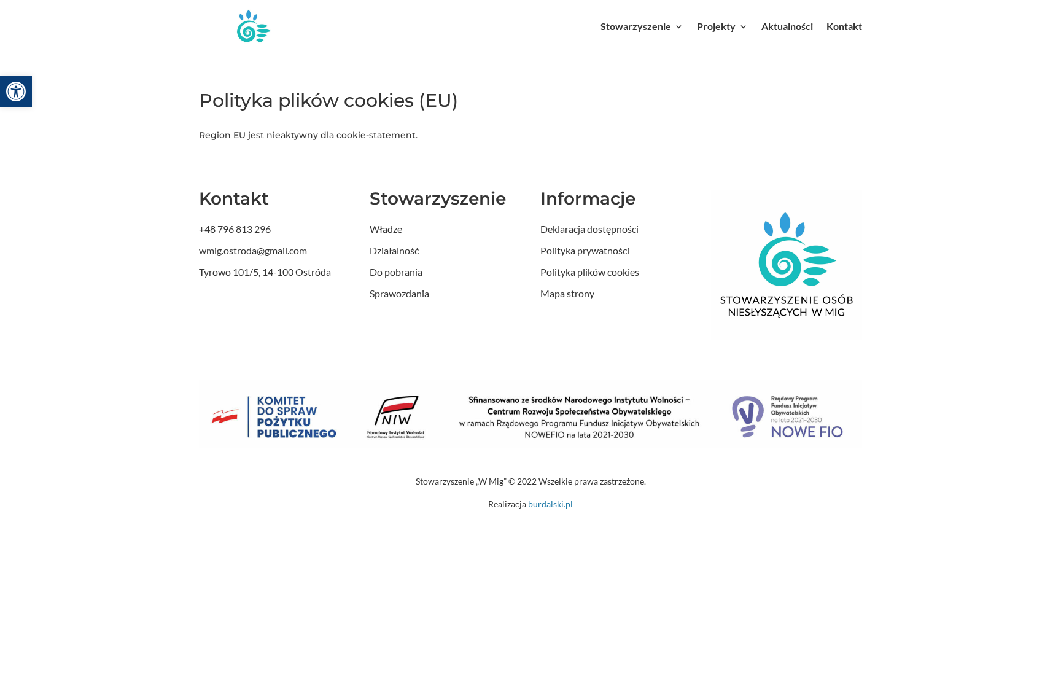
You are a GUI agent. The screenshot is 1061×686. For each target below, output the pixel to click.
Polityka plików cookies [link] (589, 272)
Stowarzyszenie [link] (635, 26)
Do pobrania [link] (396, 272)
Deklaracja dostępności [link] (589, 229)
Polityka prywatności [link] (584, 250)
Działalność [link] (394, 250)
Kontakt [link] (844, 26)
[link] (16, 91)
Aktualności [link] (787, 26)
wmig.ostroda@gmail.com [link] (253, 250)
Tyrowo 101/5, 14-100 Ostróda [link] (265, 272)
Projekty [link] (716, 26)
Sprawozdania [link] (399, 293)
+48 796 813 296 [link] (235, 229)
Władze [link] (386, 229)
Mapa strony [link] (567, 293)
